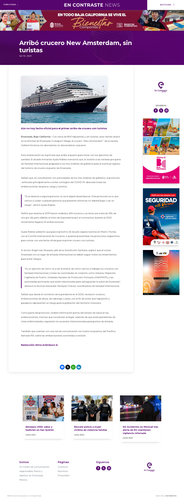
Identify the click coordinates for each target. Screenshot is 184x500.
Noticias (165, 4)
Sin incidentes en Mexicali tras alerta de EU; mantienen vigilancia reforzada (140, 430)
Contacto (63, 467)
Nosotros (63, 471)
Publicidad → (11, 4)
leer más (30, 435)
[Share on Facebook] (62, 367)
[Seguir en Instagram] (166, 110)
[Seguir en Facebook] (156, 110)
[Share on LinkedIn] (78, 367)
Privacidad (63, 475)
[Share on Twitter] (67, 367)
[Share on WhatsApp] (73, 367)
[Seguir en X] (161, 110)
